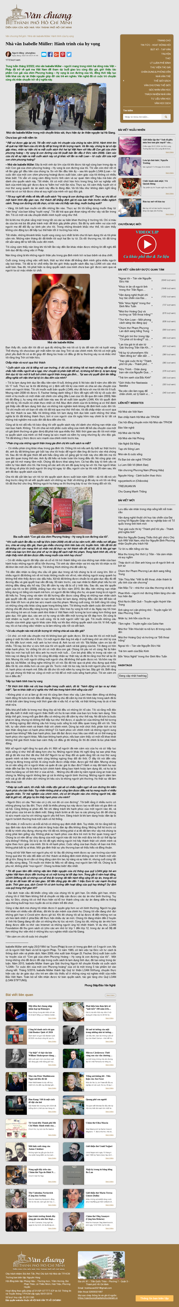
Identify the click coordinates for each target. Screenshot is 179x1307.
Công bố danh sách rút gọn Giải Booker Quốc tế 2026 (41, 1030)
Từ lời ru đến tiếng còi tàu (133, 548)
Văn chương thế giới (16, 36)
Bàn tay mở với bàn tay (154, 201)
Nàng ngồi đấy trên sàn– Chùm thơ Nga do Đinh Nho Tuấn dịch (42, 1171)
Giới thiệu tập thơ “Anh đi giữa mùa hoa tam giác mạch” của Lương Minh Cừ (158, 141)
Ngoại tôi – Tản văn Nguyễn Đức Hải (139, 645)
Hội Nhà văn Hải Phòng (131, 438)
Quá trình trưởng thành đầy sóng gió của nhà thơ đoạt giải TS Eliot (42, 1217)
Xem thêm (111, 995)
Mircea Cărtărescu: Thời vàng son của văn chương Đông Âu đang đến (98, 1054)
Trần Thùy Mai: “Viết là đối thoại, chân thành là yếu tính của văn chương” (145, 581)
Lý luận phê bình (160, 63)
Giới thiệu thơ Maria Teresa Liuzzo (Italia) (99, 1194)
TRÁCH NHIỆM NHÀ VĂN (158, 94)
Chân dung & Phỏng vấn (156, 72)
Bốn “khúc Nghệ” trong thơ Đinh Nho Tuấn (142, 656)
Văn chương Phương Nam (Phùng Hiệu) (141, 470)
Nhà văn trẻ (163, 76)
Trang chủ (164, 40)
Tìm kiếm (128, 110)
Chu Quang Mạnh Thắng (132, 491)
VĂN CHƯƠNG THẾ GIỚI (157, 85)
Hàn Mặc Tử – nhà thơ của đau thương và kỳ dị (145, 587)
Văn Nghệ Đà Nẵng (129, 443)
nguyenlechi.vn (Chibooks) (133, 480)
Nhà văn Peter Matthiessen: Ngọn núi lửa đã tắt (42, 1077)
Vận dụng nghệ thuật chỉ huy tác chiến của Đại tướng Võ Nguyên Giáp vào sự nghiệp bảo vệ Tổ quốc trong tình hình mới (146, 520)
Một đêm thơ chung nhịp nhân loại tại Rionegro (40, 1007)
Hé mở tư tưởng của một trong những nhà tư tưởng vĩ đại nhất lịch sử (99, 1031)
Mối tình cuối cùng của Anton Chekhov (39, 1147)
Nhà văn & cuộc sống (130, 454)
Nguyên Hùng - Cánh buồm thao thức (140, 475)
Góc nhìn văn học (160, 89)
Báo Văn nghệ (126, 427)
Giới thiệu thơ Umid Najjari (99, 1146)
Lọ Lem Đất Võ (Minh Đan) (133, 464)
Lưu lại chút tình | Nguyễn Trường (155, 161)
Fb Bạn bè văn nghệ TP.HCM (134, 459)
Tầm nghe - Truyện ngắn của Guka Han (140, 623)
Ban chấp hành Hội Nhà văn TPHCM (138, 417)
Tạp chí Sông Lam (129, 448)
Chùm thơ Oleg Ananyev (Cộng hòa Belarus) (97, 1217)
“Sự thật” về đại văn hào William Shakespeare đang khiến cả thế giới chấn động (42, 1054)
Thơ (168, 58)
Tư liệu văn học (161, 98)
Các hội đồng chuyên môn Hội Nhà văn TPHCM (145, 422)
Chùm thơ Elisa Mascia (97, 1123)
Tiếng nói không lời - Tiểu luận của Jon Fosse (98, 1077)
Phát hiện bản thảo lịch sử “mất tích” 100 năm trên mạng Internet (98, 1007)
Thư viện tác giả (160, 67)
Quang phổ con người (96, 1099)
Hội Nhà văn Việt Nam (130, 411)
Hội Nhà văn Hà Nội (129, 433)
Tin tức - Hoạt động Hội (156, 45)
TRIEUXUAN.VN (127, 486)
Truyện (166, 54)
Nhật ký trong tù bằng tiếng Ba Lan (99, 1170)
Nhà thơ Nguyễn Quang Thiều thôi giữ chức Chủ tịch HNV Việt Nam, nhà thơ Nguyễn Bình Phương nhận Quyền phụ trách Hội (146, 540)
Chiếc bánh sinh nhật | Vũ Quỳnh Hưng (155, 182)
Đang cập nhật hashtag (133, 675)
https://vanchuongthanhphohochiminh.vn (98, 1298)
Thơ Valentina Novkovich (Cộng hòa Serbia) (41, 1194)
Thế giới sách (162, 81)
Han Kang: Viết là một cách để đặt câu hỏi (42, 1100)
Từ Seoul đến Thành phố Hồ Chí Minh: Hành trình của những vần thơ (42, 1124)
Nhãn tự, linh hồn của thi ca (134, 618)
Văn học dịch (163, 103)
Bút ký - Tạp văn (160, 49)
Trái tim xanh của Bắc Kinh (133, 651)
